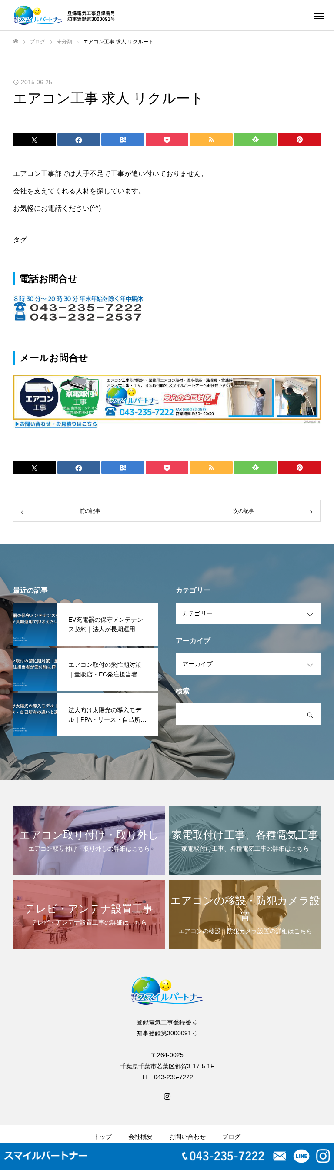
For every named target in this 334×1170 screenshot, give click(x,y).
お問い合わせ (187, 1136)
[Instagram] (167, 1095)
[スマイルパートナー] (66, 15)
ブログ (231, 1136)
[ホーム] (15, 41)
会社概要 (140, 1136)
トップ (103, 1136)
